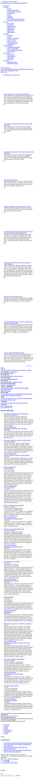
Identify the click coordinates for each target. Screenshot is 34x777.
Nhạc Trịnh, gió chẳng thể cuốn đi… (13, 296)
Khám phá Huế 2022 (11, 69)
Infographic (10, 59)
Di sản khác (20, 376)
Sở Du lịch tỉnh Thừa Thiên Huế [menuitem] (12, 751)
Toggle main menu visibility (10, 1)
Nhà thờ (7, 382)
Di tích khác (19, 382)
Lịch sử (9, 8)
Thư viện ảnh (10, 54)
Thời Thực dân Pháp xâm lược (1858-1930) (15, 428)
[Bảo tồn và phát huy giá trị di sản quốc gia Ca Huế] (4, 187)
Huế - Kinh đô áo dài (6, 407)
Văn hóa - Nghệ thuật (13, 38)
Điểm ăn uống (11, 29)
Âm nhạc (22, 388)
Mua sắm (6, 60)
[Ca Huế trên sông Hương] (11, 685)
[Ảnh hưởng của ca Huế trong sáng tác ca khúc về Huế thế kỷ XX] (4, 104)
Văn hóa (6, 7)
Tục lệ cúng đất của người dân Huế (13, 518)
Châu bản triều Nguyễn (7, 395)
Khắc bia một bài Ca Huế (10, 180)
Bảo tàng (3, 382)
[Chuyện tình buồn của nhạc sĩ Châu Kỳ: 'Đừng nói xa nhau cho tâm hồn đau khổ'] (4, 302)
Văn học (13, 388)
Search (18, 775)
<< (26, 366)
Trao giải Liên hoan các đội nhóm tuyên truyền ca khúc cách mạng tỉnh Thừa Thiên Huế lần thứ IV (18, 232)
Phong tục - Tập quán (11, 371)
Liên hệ (6, 733)
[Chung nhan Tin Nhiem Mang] (9, 762)
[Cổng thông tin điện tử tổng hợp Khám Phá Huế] (14, 3)
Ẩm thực (9, 16)
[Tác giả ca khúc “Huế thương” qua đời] (4, 333)
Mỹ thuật (18, 388)
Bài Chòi (9, 388)
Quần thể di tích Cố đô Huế (11, 580)
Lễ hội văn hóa (15, 398)
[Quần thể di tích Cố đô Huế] (12, 561)
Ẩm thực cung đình (22, 403)
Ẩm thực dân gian (12, 403)
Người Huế (10, 17)
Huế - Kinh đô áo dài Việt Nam (15, 20)
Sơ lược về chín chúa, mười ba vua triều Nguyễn (16, 455)
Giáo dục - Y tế (11, 41)
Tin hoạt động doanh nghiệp (14, 50)
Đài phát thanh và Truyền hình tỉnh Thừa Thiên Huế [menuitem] (17, 750)
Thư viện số (7, 53)
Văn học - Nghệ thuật (8, 70)
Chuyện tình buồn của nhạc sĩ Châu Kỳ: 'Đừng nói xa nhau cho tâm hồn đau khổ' (18, 322)
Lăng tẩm (3, 376)
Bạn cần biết (10, 23)
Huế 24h (6, 34)
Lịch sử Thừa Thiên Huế (7, 370)
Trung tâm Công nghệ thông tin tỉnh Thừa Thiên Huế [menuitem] (18, 743)
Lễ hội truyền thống (6, 398)
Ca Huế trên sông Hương (10, 700)
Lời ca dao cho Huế (9, 487)
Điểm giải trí (10, 31)
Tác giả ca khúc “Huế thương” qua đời (14, 352)
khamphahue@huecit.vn (9, 717)
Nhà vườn (14, 376)
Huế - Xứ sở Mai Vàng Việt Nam (16, 19)
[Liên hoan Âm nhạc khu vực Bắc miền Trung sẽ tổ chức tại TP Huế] (4, 132)
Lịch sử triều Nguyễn (19, 370)
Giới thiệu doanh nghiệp (13, 47)
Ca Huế (13, 385)
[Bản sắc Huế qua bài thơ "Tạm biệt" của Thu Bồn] (17, 623)
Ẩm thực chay (4, 403)
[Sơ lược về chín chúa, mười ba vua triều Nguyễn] (17, 440)
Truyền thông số (8, 45)
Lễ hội (9, 14)
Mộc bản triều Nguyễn (26, 394)
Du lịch (6, 22)
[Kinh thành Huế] (9, 597)
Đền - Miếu (13, 382)
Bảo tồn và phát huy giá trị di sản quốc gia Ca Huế (17, 206)
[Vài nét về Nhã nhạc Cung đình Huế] (14, 659)
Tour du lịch (10, 25)
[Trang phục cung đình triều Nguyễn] (14, 529)
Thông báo (10, 35)
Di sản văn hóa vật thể (13, 10)
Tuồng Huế (4, 388)
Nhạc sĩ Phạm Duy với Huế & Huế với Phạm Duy (17, 94)
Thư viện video (11, 56)
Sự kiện (9, 37)
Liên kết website (5, 740)
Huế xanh (15, 379)
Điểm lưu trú (10, 28)
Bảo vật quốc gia (17, 395)
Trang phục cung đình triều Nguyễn (13, 546)
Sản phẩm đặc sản (12, 62)
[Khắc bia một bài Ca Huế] (4, 161)
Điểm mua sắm (11, 32)
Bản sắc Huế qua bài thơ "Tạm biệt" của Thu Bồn (17, 643)
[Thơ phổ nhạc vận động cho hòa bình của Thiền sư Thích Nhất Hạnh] (4, 243)
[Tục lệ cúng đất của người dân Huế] (14, 505)
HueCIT (16, 759)
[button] (4, 72)
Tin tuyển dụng (11, 51)
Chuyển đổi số (11, 44)
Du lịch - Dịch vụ (11, 39)
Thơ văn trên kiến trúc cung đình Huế (10, 394)
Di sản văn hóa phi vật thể (14, 11)
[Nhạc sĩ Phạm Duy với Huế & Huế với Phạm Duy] (11, 75)
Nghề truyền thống (5, 391)
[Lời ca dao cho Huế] (10, 467)
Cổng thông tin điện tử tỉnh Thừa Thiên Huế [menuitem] (15, 747)
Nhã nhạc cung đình (6, 385)
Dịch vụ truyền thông (12, 48)
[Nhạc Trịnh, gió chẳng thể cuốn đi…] (4, 277)
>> (32, 366)
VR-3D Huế (10, 57)
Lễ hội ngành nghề (24, 398)
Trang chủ (6, 5)
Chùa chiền (9, 376)
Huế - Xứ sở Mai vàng (6, 406)
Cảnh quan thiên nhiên (6, 379)
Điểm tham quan (11, 26)
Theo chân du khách (12, 42)
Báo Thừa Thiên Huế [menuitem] (9, 748)
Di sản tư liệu (10, 13)
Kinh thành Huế (8, 612)
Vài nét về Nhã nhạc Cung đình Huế (13, 674)
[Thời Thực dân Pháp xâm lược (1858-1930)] (16, 413)
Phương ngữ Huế (7, 389)
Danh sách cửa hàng (12, 63)
